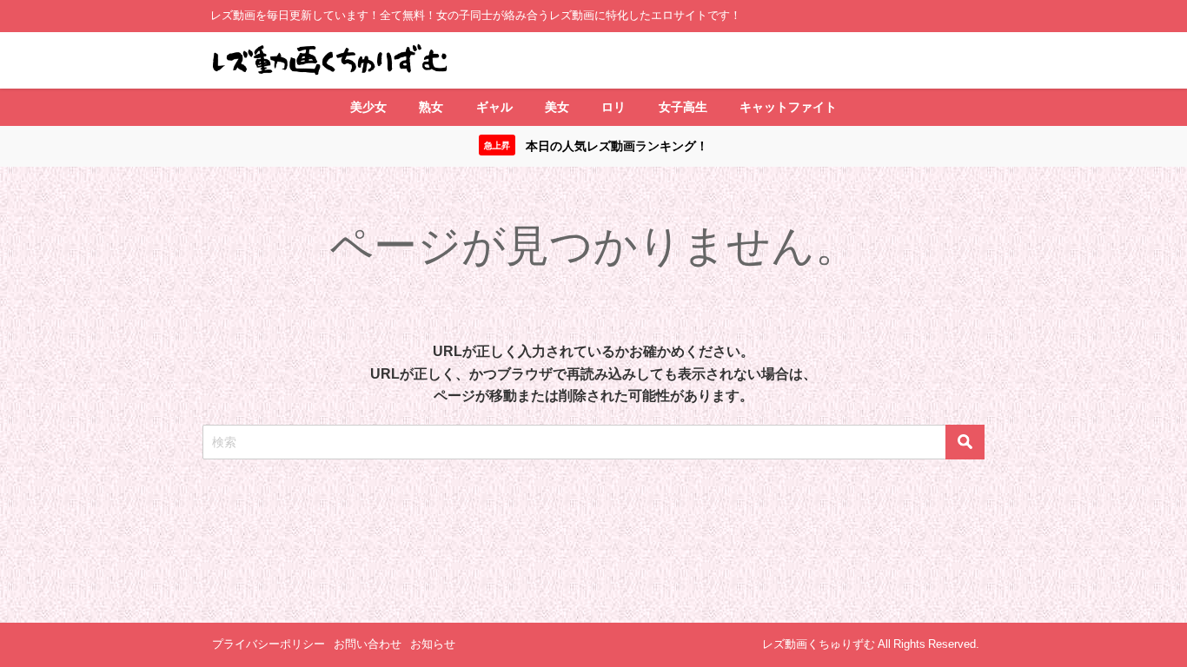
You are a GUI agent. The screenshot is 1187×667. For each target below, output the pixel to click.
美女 (557, 107)
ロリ (613, 107)
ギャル (494, 107)
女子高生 (683, 107)
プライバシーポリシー (268, 644)
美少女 (368, 107)
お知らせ (432, 644)
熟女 (431, 107)
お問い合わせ (367, 644)
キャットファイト (788, 107)
